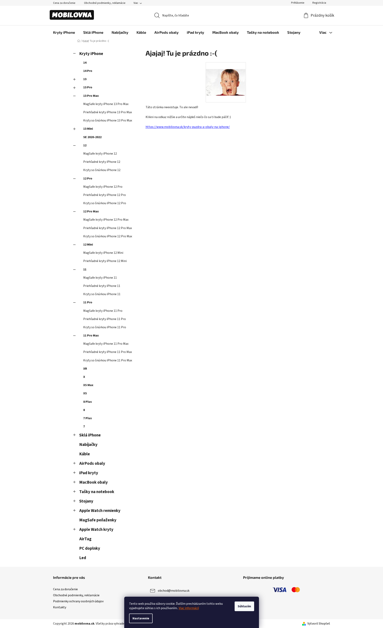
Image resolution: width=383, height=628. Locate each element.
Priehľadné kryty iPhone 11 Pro (104, 319)
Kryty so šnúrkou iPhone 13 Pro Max (107, 120)
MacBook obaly (93, 482)
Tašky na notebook (96, 492)
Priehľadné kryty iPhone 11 (101, 286)
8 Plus (87, 402)
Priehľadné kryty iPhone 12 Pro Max (107, 228)
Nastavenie (140, 618)
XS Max (88, 385)
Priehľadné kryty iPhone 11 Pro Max (107, 352)
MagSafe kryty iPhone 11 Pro (102, 311)
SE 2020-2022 (92, 137)
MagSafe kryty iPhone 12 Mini (103, 253)
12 (84, 145)
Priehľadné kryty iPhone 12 (101, 162)
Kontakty (59, 607)
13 (84, 79)
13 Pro (87, 87)
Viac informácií (189, 608)
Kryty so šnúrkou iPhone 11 (101, 294)
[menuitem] (64, 32)
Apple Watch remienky (99, 511)
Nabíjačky (88, 445)
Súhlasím (244, 606)
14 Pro (87, 71)
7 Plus (87, 418)
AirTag (85, 539)
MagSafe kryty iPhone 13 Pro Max (105, 104)
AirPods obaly (92, 463)
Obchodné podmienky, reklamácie (104, 3)
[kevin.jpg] (226, 75)
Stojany (86, 501)
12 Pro (87, 178)
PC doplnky (89, 548)
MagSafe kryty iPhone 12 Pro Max (105, 219)
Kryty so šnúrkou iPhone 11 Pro (104, 327)
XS (85, 393)
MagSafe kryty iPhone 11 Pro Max (105, 344)
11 (84, 269)
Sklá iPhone (90, 435)
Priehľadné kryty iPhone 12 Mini (105, 261)
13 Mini (88, 128)
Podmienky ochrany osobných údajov (78, 601)
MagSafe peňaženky (97, 520)
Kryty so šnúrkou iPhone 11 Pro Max (107, 360)
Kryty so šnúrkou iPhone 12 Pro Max (107, 236)
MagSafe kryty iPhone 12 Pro (102, 187)
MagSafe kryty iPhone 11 (100, 277)
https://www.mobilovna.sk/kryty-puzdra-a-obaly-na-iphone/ (188, 127)
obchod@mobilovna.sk (173, 590)
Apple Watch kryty (96, 529)
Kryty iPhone (91, 54)
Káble (84, 454)
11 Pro (87, 302)
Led (82, 558)
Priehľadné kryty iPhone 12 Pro (104, 195)
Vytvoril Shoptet (318, 623)
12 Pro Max (91, 211)
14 (84, 62)
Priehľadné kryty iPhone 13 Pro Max (107, 112)
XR (85, 368)
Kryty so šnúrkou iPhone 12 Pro (104, 203)
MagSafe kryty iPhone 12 (100, 153)
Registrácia (319, 3)
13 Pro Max (91, 96)
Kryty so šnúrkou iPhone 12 (101, 170)
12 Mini (88, 244)
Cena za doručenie (64, 3)
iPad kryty (88, 473)
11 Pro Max (91, 335)
